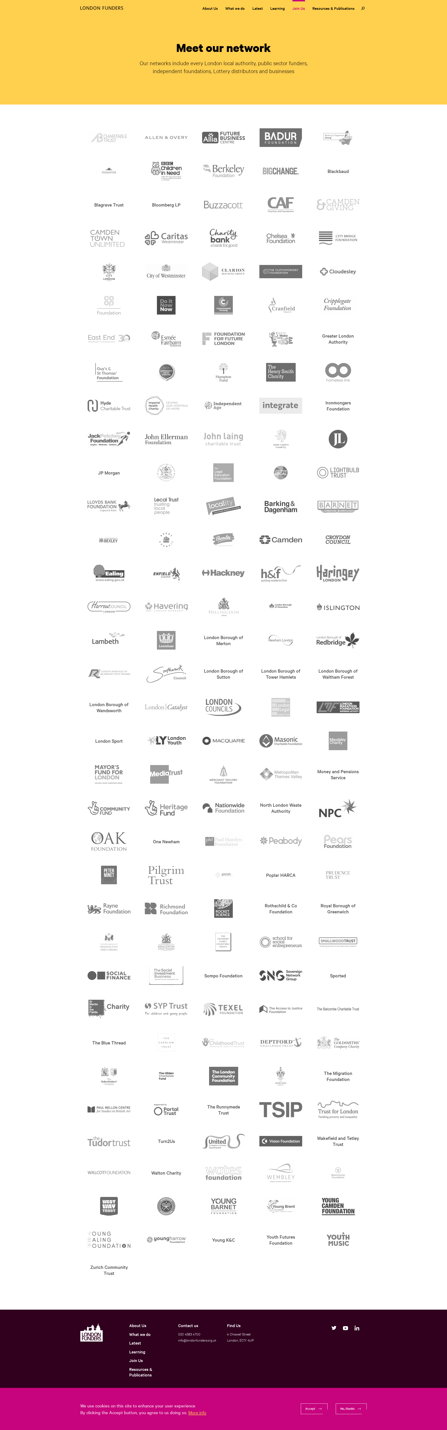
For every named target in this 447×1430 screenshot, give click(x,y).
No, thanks (347, 1408)
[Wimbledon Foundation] (166, 1206)
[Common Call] (166, 305)
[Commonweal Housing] (223, 305)
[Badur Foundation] (281, 137)
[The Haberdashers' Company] (109, 1076)
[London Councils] (224, 707)
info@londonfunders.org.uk (197, 1340)
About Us (210, 8)
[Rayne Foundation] (109, 908)
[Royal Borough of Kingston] (166, 942)
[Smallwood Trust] (338, 942)
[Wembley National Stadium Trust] (281, 1172)
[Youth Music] (338, 1239)
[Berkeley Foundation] (223, 171)
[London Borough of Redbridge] (338, 640)
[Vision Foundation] (280, 1141)
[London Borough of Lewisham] (166, 640)
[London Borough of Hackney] (223, 573)
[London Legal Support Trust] (280, 707)
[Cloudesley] (338, 271)
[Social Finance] (109, 975)
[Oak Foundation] (109, 841)
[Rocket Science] (223, 908)
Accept (310, 1408)
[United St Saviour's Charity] (223, 1141)
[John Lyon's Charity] (280, 439)
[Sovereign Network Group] (280, 975)
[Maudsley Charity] (338, 741)
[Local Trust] (166, 506)
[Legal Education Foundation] (223, 472)
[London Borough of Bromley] (223, 539)
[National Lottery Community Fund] (109, 808)
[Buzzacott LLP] (223, 204)
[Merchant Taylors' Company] (223, 774)
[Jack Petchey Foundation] (109, 439)
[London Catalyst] (166, 707)
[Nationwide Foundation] (223, 808)
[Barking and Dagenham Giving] (338, 137)
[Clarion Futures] (223, 271)
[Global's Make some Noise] (281, 338)
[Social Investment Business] (166, 975)
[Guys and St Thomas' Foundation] (109, 372)
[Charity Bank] (223, 238)
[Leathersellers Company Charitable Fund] (166, 472)
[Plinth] (223, 875)
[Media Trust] (166, 774)
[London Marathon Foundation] (338, 707)
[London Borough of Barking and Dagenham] (280, 506)
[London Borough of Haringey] (338, 573)
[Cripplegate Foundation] (338, 305)
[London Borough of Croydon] (338, 540)
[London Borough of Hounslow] (280, 606)
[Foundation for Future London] (223, 339)
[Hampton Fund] (223, 372)
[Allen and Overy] (166, 137)
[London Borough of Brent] (166, 539)
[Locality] (223, 506)
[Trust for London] (338, 1109)
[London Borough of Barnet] (338, 506)
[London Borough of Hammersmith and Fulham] (281, 573)
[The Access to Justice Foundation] (280, 1009)
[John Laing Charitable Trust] (223, 439)
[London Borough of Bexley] (109, 540)
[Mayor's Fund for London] (109, 774)
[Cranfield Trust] (281, 305)
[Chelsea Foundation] (281, 238)
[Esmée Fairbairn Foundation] (166, 338)
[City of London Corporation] (109, 271)
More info (197, 1412)
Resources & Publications (333, 8)
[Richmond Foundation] (166, 908)
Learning (277, 8)
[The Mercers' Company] (281, 1076)
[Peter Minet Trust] (109, 875)
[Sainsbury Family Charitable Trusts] (223, 942)
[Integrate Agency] (280, 406)
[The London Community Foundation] (223, 1076)
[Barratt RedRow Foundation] (109, 171)
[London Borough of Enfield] (166, 573)
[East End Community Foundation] (109, 338)
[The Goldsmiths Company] (338, 1042)
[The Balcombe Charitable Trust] (338, 1009)
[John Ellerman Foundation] (166, 439)
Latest (257, 8)
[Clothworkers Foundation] (280, 271)
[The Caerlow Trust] (166, 1042)
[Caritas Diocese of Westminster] (166, 238)
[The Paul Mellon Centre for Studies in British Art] (109, 1109)
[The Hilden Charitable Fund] (166, 1076)
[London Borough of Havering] (166, 606)
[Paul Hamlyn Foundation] (223, 841)
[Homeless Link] (338, 372)
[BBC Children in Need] (166, 171)
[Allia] (223, 137)
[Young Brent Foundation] (281, 1206)
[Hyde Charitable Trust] (109, 406)
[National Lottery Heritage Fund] (166, 808)
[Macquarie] (223, 741)
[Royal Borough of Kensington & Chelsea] (108, 942)
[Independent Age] (223, 405)
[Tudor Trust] (109, 1141)
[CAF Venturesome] (281, 204)
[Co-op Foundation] (109, 305)
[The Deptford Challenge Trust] (280, 1042)
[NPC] (338, 808)
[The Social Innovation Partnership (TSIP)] (280, 1110)
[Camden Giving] (338, 204)
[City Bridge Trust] (338, 238)
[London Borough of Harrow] (109, 607)
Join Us (298, 8)
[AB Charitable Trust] (109, 137)
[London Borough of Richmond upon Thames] (109, 673)
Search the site (363, 8)
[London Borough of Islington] (338, 606)
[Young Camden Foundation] (338, 1206)
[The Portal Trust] (166, 1109)
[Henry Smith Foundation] (281, 372)
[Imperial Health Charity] (166, 405)
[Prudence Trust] (338, 875)
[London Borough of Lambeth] (109, 640)
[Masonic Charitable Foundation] (280, 741)
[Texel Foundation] (223, 1009)
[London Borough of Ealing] (109, 573)
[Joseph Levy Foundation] (338, 439)
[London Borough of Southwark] (166, 673)
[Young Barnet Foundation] (223, 1206)
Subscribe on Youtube (345, 1328)
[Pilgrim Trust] (166, 875)
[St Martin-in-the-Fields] (108, 1009)
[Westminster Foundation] (338, 1172)
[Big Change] (280, 171)
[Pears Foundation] (338, 841)
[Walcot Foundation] (109, 1172)
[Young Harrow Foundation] (166, 1240)
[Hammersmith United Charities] (166, 372)
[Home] (101, 8)
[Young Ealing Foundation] (109, 1240)
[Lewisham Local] (280, 472)
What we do (235, 8)
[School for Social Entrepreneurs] (280, 942)
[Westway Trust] (109, 1206)
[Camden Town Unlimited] (109, 238)
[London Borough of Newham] (280, 640)
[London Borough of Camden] (280, 539)
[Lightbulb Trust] (338, 473)
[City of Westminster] (166, 271)
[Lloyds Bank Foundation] (109, 506)
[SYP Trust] (166, 1009)
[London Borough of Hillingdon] (223, 606)
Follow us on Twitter (334, 1328)
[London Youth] (166, 741)
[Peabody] (280, 841)
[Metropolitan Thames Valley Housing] (280, 774)
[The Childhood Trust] (223, 1042)
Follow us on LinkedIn (357, 1328)
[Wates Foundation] (223, 1172)
